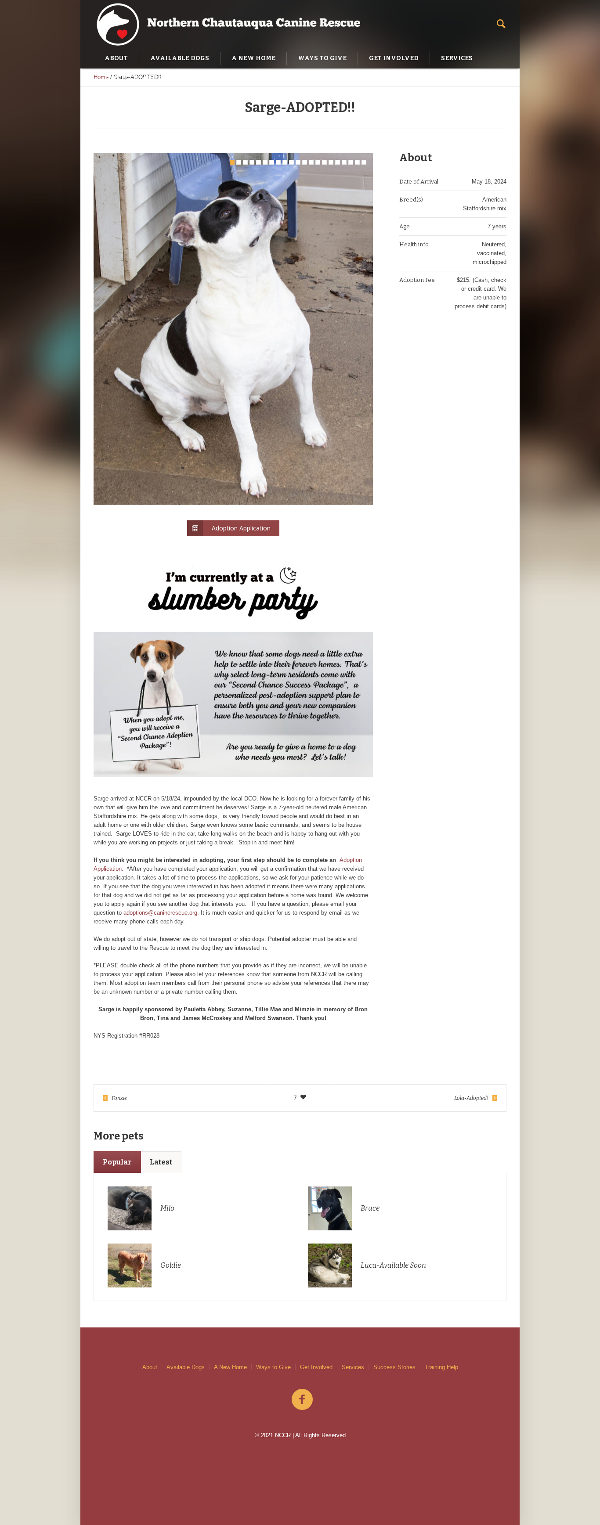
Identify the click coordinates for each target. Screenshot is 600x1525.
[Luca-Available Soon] (330, 1265)
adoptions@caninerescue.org (160, 912)
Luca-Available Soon (393, 1265)
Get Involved (316, 1367)
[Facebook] (302, 1400)
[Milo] (130, 1207)
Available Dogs (185, 1367)
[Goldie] (130, 1265)
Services (353, 1367)
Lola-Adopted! (471, 1098)
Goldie (170, 1265)
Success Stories (394, 1367)
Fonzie (119, 1098)
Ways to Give (273, 1367)
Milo (167, 1208)
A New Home (230, 1367)
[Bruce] (330, 1207)
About (149, 1367)
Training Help (441, 1367)
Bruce (370, 1208)
